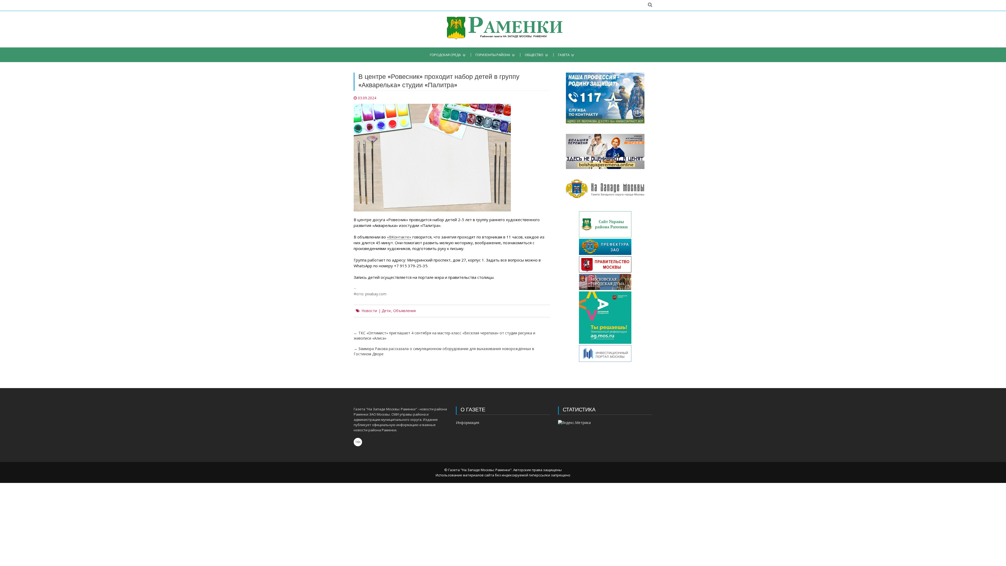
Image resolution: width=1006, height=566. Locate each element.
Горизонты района (492, 55)
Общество (534, 55)
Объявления (404, 311)
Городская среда (445, 55)
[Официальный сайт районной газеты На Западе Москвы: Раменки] (503, 29)
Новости (369, 311)
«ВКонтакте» (399, 237)
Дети (386, 311)
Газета (564, 55)
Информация (467, 422)
